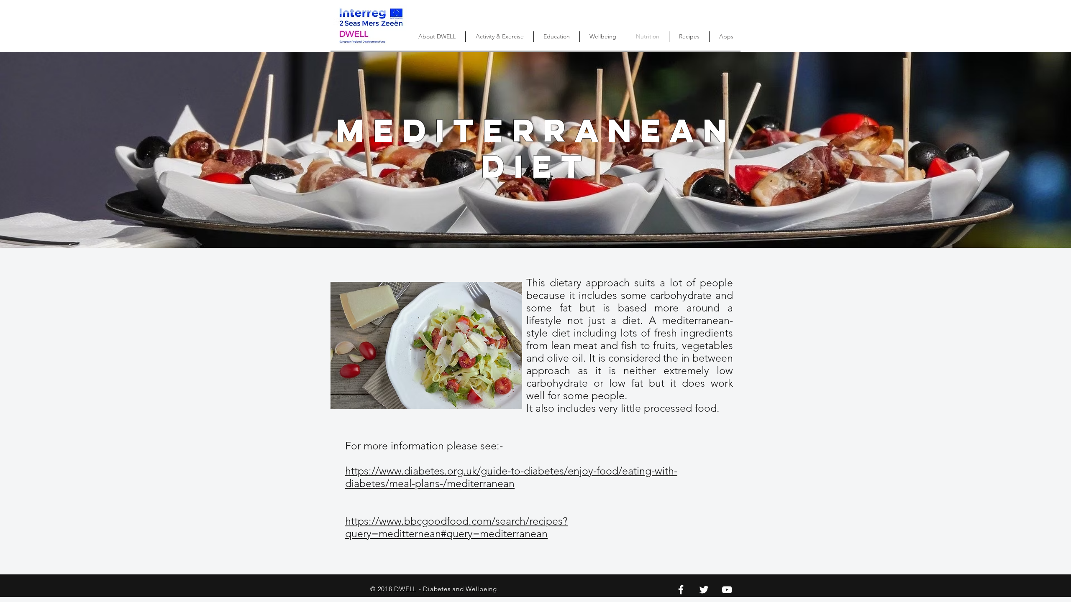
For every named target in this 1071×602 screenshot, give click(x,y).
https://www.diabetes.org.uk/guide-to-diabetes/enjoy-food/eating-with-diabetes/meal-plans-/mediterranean (511, 477)
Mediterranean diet (535, 148)
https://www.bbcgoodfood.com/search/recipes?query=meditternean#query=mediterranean (456, 527)
